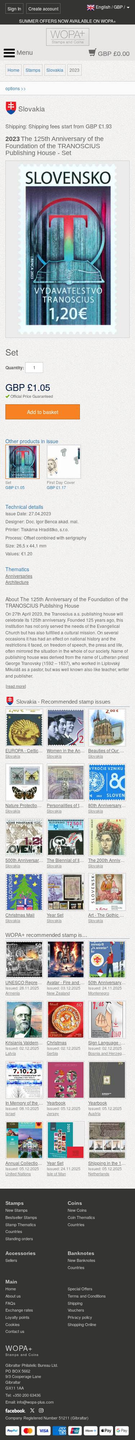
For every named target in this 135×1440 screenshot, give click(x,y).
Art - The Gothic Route (109, 915)
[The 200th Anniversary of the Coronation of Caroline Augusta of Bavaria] (107, 837)
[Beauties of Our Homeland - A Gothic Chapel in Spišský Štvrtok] (107, 728)
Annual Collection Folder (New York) (41, 1163)
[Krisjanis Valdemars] (24, 1020)
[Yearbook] (66, 1080)
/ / (111, 7)
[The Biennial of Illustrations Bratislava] (66, 837)
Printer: (12, 529)
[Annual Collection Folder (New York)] (24, 1140)
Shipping (75, 1303)
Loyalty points (17, 1317)
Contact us (14, 1331)
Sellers (11, 1260)
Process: (13, 537)
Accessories (20, 1253)
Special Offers (80, 1288)
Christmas (57, 1042)
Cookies (12, 1324)
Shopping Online (82, 1324)
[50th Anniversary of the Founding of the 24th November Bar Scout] (107, 959)
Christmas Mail (20, 915)
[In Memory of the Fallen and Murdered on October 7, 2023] (24, 1080)
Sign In (14, 8)
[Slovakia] (11, 107)
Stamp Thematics (20, 1224)
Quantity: (14, 368)
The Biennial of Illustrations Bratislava (83, 860)
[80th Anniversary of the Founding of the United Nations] (107, 782)
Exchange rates (19, 1310)
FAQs (10, 1303)
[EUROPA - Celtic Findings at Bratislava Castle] (24, 728)
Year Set (55, 915)
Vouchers (76, 1310)
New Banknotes (81, 1260)
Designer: (14, 521)
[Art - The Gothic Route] (107, 892)
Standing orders (19, 1238)
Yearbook (56, 1103)
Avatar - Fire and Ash (67, 982)
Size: (10, 545)
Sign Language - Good (110, 1042)
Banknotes (81, 1253)
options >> (15, 88)
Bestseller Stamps (21, 1217)
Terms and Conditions (87, 1296)
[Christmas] (66, 1020)
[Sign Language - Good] (107, 1020)
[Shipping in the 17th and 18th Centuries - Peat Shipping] (107, 1140)
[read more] (16, 686)
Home (13, 70)
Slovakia (54, 70)
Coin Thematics (81, 1217)
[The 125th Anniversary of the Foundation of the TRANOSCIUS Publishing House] (22, 462)
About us (13, 1296)
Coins (75, 1203)
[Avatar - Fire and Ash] (66, 959)
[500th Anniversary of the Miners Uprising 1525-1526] (24, 837)
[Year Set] (66, 892)
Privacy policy (80, 1317)
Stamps (33, 70)
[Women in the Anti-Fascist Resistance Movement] (66, 728)
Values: (12, 553)
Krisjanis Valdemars (24, 1042)
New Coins (77, 1210)
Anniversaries (18, 576)
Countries (13, 1231)
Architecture (17, 582)
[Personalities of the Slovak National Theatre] (66, 782)
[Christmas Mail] (24, 892)
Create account (43, 8)
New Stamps (16, 1210)
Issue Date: (16, 513)
